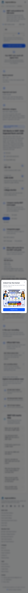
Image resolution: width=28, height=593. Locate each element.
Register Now (14, 309)
